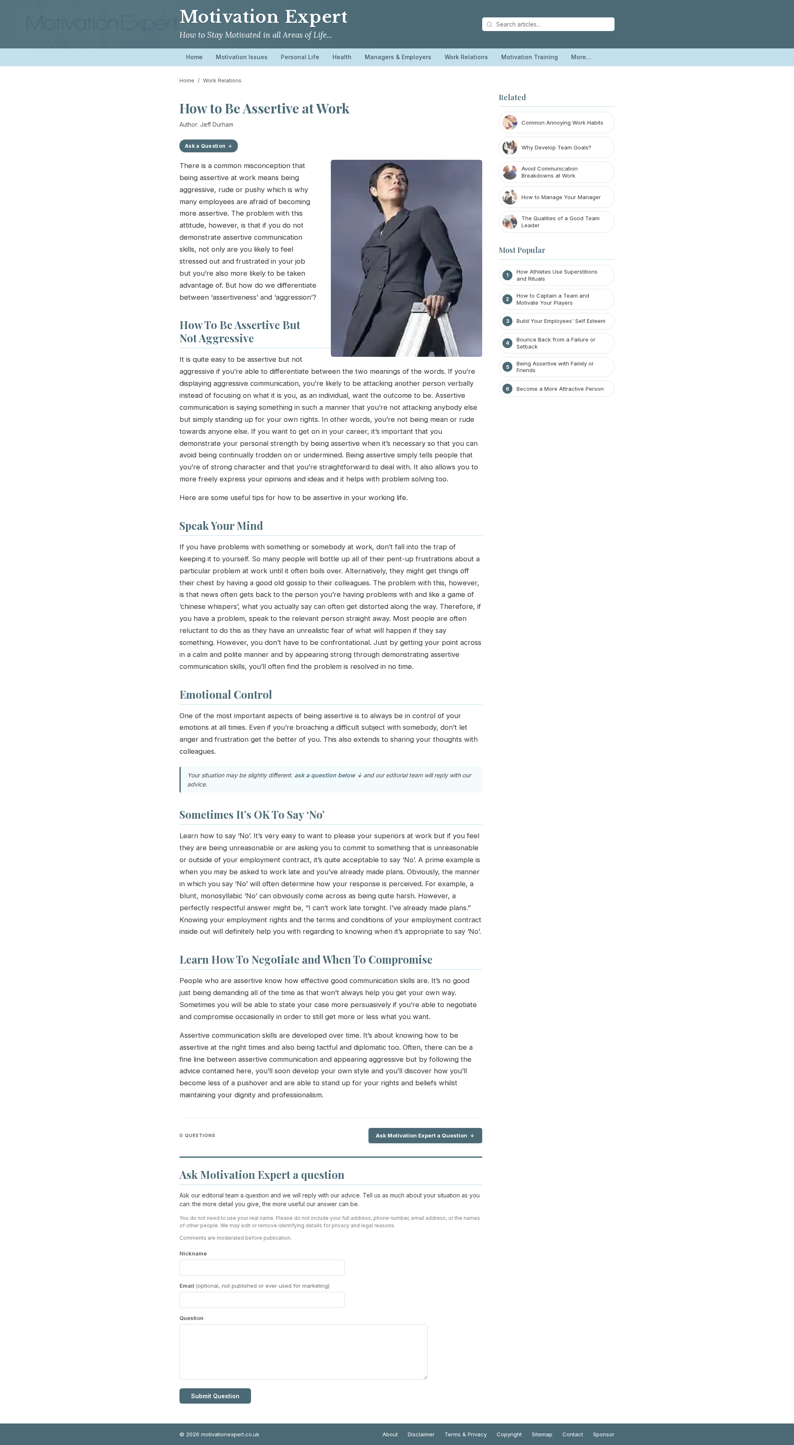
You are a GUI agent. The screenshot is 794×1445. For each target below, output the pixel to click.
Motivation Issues (242, 56)
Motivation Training (529, 56)
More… (581, 56)
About (390, 1434)
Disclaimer (421, 1434)
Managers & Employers (398, 56)
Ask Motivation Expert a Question (421, 1135)
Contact (572, 1434)
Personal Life (300, 56)
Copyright (509, 1434)
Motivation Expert (263, 17)
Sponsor (604, 1434)
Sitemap (542, 1434)
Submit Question (215, 1395)
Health (342, 56)
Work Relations (466, 56)
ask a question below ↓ (328, 775)
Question (191, 1318)
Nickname (193, 1253)
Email (254, 1285)
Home (194, 56)
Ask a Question (205, 146)
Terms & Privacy (466, 1434)
